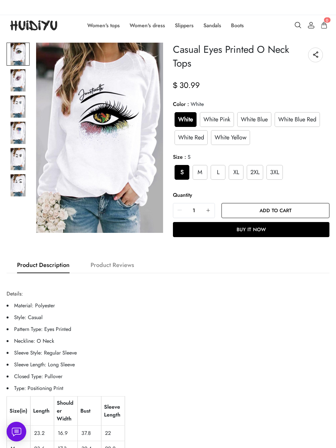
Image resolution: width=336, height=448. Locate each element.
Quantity (182, 195)
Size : (182, 157)
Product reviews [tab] (112, 265)
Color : (188, 104)
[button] (179, 210)
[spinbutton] (194, 210)
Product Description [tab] (43, 265)
